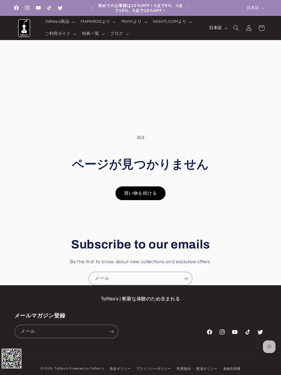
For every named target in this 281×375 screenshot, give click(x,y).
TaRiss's (61, 368)
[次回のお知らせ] (189, 7)
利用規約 (184, 368)
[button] (59, 22)
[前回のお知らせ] (92, 7)
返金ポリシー (120, 368)
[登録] (185, 278)
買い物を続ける (140, 193)
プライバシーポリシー (153, 368)
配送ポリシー (206, 368)
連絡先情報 (232, 368)
